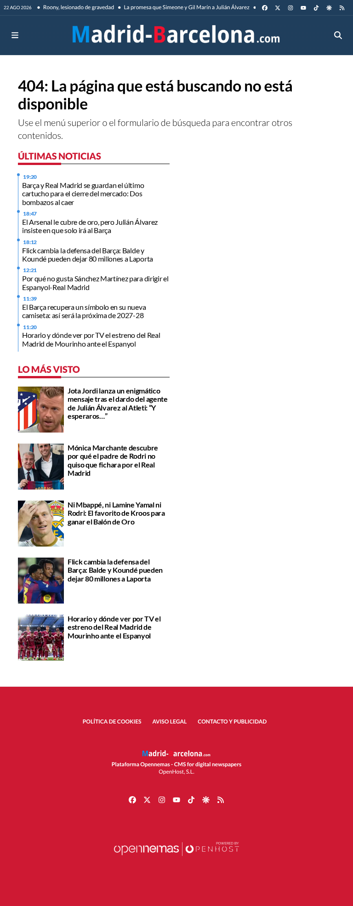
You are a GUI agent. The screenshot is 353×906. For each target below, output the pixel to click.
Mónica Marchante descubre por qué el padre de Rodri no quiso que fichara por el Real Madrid (113, 460)
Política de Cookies (112, 721)
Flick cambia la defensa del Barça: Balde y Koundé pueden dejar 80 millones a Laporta (87, 254)
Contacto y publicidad (232, 721)
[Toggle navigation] (15, 35)
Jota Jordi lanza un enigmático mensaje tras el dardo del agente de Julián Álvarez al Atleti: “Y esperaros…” (118, 403)
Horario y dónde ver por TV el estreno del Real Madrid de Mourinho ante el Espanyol (91, 339)
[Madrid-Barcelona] (176, 35)
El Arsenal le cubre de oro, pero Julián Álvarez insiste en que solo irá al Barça (90, 225)
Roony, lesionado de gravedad (78, 7)
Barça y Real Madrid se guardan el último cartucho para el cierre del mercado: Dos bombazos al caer (83, 193)
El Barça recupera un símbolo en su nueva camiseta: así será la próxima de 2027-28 (84, 310)
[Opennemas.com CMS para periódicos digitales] (176, 858)
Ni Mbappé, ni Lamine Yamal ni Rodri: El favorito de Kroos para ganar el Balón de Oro (116, 513)
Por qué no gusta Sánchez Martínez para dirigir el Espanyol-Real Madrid (95, 282)
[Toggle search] (338, 35)
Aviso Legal (170, 721)
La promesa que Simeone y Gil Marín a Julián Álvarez (186, 7)
